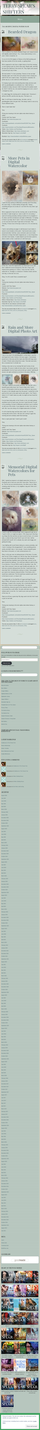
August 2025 (4, 828)
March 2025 (4, 842)
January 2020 (4, 1014)
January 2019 (4, 1047)
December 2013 (5, 1216)
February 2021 (4, 978)
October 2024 (4, 856)
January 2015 (4, 1180)
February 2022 (4, 945)
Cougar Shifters (4, 691)
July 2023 (3, 898)
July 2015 (3, 1164)
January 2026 (4, 814)
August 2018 (4, 1061)
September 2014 (5, 1192)
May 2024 (3, 870)
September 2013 (5, 1225)
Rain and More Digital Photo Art (22, 329)
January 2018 (4, 1081)
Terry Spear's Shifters (19, 9)
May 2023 (3, 903)
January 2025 (4, 848)
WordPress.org (4, 1248)
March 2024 (4, 875)
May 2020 (3, 1003)
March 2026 (4, 809)
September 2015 (5, 1158)
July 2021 (3, 964)
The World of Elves (5, 710)
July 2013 (3, 1230)
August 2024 (4, 862)
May (3, 31)
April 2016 (3, 1139)
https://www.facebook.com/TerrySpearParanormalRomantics (18, 127)
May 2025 (3, 837)
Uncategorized (24, 139)
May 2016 (3, 1136)
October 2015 (4, 1155)
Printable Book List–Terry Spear (8, 704)
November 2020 (5, 986)
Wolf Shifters (4, 721)
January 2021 (4, 981)
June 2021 (3, 967)
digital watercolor (12, 141)
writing (32, 141)
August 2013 (4, 1228)
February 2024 (4, 878)
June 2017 (3, 1100)
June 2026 (3, 800)
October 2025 (4, 823)
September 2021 (5, 959)
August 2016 (4, 1128)
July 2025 (3, 831)
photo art (22, 141)
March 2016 (4, 1142)
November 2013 (5, 1219)
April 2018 (3, 1072)
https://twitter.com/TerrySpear (14, 129)
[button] (11, 44)
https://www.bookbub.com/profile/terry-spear (19, 136)
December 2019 (5, 1017)
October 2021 (4, 956)
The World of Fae (5, 713)
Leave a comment (6, 143)
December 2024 (5, 850)
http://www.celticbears (20, 300)
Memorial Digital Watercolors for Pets (22, 470)
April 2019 (3, 1039)
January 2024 (4, 881)
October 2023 (4, 889)
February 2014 (4, 1211)
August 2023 (4, 895)
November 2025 (5, 820)
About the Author (5, 685)
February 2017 (4, 1111)
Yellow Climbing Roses (18, 776)
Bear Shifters (4, 688)
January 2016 (4, 1147)
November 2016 (5, 1119)
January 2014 (4, 1214)
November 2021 (5, 953)
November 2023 (5, 887)
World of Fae (4, 724)
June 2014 (3, 1200)
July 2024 (3, 864)
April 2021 (3, 972)
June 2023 (3, 900)
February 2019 (4, 1044)
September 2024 (5, 859)
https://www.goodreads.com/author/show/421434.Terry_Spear (18, 123)
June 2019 (3, 1033)
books (7, 141)
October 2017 (4, 1089)
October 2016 (4, 1122)
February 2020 (4, 1011)
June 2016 (3, 1133)
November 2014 (5, 1186)
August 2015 (4, 1161)
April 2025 (3, 839)
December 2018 (5, 1050)
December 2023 (5, 884)
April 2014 (3, 1205)
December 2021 (5, 950)
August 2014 (4, 1194)
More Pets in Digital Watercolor (19, 161)
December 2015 (5, 1150)
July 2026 (3, 798)
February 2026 (4, 812)
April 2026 (3, 806)
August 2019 (4, 1028)
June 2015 (3, 1167)
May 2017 (3, 1103)
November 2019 (5, 1020)
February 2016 (4, 1144)
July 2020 (3, 997)
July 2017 (3, 1097)
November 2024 (5, 853)
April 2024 (3, 873)
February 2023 (4, 911)
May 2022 (3, 936)
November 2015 (5, 1153)
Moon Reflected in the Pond (7, 751)
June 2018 (3, 1067)
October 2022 (4, 923)
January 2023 (4, 914)
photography (27, 141)
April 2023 (3, 906)
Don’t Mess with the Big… (19, 786)
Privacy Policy (4, 707)
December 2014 (5, 1183)
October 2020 (4, 989)
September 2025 (5, 825)
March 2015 (4, 1175)
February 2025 (4, 845)
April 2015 (3, 1172)
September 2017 (5, 1092)
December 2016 (5, 1117)
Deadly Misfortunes (5, 753)
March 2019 (4, 1042)
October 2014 (4, 1189)
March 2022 (4, 942)
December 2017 (5, 1083)
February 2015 (4, 1178)
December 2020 (5, 984)
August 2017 (4, 1094)
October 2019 (4, 1022)
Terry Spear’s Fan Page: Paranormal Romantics (15, 730)
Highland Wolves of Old (6, 693)
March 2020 (4, 1008)
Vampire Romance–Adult (6, 715)
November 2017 (5, 1086)
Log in (2, 1240)
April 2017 (3, 1106)
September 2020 (5, 992)
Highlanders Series (5, 696)
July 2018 (3, 1064)
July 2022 (3, 931)
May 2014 (3, 1203)
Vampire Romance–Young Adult (8, 718)
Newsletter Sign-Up (5, 702)
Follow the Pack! (6, 663)
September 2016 (5, 1125)
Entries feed (4, 1242)
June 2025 (3, 834)
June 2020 (3, 1000)
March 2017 (4, 1108)
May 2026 (3, 803)
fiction (18, 141)
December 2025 (5, 817)
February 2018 (4, 1078)
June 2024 (3, 867)
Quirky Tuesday (5, 748)
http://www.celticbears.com (21, 131)
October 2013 (4, 1222)
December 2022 (5, 917)
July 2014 (3, 1197)
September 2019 (5, 1025)
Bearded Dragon (22, 31)
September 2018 (5, 1058)
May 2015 (3, 1169)
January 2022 (4, 948)
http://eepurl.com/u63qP (19, 133)
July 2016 (3, 1131)
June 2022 (3, 934)
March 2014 (4, 1208)
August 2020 (4, 995)
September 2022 (5, 925)
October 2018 (4, 1056)
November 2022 (5, 920)
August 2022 (4, 928)
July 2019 (3, 1031)
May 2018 (3, 1069)
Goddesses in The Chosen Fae (8, 742)
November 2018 (5, 1053)
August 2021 (4, 961)
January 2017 (4, 1114)
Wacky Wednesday (5, 745)
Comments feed (4, 1245)
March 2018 (4, 1075)
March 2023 (4, 909)
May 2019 (3, 1036)
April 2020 (3, 1006)
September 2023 (5, 892)
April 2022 (3, 939)
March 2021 (4, 975)
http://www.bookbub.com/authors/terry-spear (14, 305)
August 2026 (4, 795)
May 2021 (3, 970)
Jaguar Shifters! (4, 699)
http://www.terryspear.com (14, 119)
